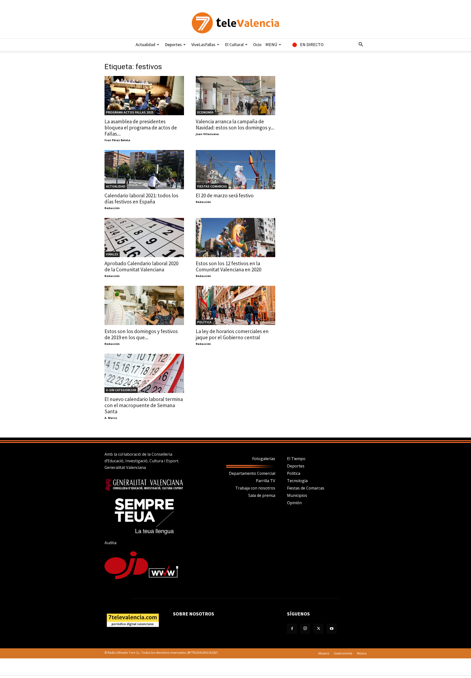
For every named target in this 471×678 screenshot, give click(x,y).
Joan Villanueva (207, 134)
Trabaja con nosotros (255, 488)
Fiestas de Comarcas (305, 488)
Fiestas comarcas (212, 186)
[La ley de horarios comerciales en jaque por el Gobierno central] (235, 305)
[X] (318, 629)
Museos (323, 653)
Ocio (257, 44)
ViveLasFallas (203, 44)
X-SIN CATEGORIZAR (121, 390)
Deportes (173, 44)
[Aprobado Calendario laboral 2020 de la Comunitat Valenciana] (144, 237)
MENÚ (271, 44)
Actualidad (145, 44)
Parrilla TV (265, 480)
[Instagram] (305, 629)
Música (361, 653)
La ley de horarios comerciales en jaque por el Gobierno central (232, 334)
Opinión (294, 502)
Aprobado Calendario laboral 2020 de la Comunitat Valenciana (141, 266)
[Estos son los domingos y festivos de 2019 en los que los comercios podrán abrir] (144, 305)
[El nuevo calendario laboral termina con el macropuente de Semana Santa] (144, 373)
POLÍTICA (204, 322)
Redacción (112, 208)
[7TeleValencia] (235, 22)
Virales (112, 254)
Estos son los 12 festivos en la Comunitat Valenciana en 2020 (228, 266)
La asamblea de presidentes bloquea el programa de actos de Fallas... (141, 127)
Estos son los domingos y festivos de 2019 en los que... (141, 334)
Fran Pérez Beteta (117, 140)
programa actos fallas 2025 (129, 112)
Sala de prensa (261, 495)
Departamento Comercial (252, 473)
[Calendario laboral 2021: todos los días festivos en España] (144, 169)
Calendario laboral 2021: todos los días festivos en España (141, 198)
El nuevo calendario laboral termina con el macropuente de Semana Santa (144, 405)
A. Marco (111, 418)
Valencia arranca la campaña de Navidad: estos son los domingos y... (235, 124)
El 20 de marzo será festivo (225, 195)
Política (293, 473)
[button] (360, 45)
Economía (205, 112)
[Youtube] (332, 629)
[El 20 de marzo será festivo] (235, 169)
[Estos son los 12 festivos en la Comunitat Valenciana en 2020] (235, 237)
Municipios (297, 495)
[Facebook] (292, 629)
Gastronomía (343, 653)
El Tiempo (296, 458)
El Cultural (234, 44)
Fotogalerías (263, 458)
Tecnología (297, 480)
